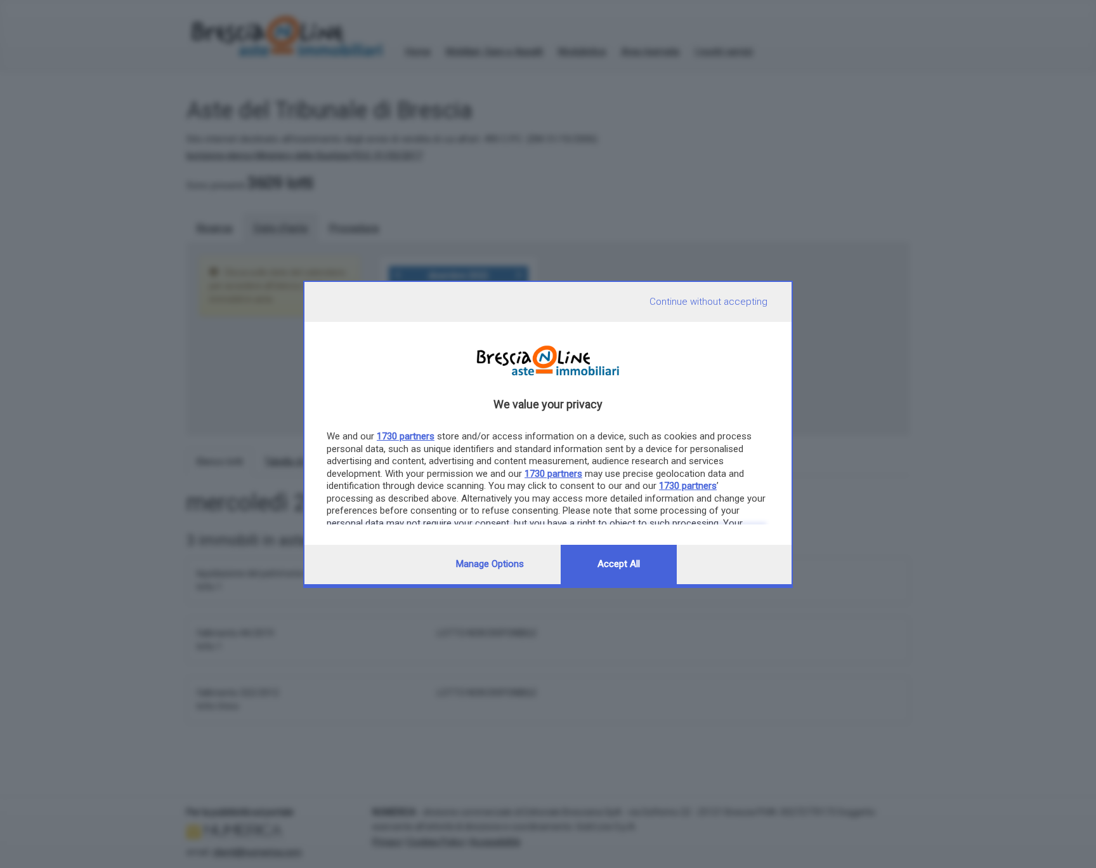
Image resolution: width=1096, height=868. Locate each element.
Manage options (490, 564)
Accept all (618, 564)
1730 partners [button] (405, 436)
